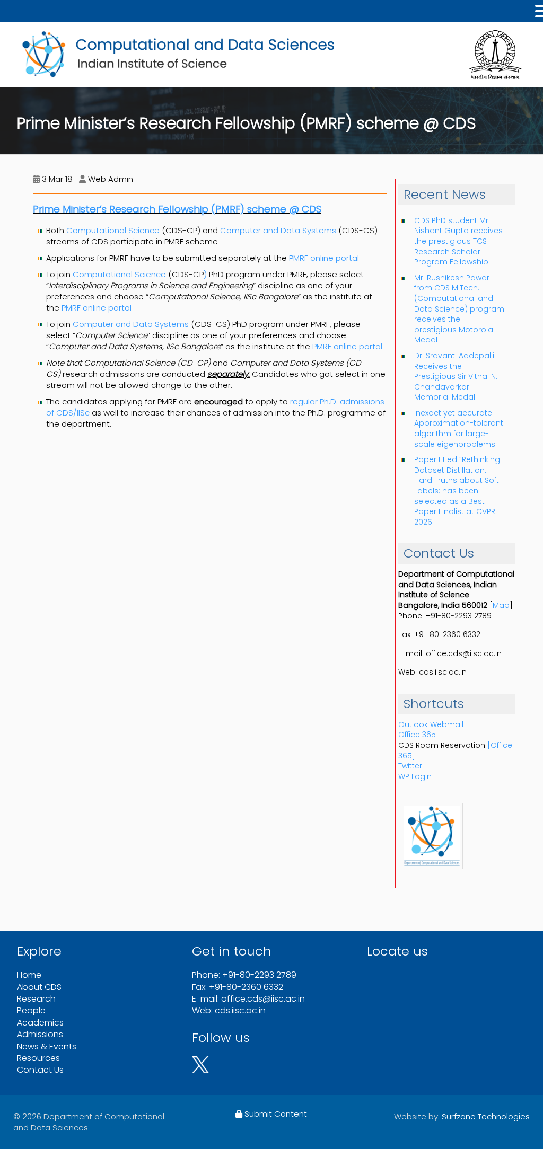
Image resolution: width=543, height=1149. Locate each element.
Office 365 (417, 734)
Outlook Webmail (430, 724)
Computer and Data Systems (278, 230)
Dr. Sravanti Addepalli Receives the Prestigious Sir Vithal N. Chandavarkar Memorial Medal (455, 376)
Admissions (40, 1034)
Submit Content (274, 1113)
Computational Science (113, 230)
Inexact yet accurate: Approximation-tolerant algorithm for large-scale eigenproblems (458, 428)
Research (36, 999)
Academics (40, 1023)
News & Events (46, 1046)
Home (29, 975)
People (31, 1010)
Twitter (410, 766)
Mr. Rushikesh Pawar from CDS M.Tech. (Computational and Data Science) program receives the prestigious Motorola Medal (459, 309)
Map (501, 605)
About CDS (39, 987)
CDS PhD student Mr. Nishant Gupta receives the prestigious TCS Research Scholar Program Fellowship (458, 241)
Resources (38, 1058)
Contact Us (40, 1070)
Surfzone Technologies (486, 1116)
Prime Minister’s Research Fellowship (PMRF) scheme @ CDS (177, 209)
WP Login (415, 776)
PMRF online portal (324, 257)
